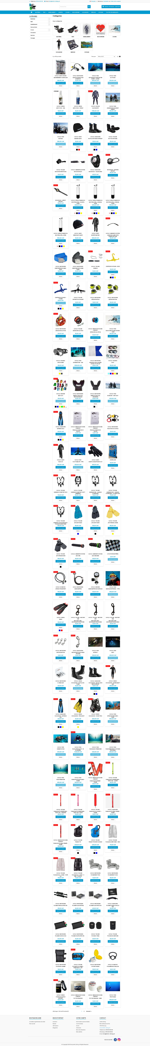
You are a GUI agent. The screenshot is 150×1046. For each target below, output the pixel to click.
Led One (78, 556)
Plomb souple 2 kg (60, 936)
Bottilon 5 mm (112, 138)
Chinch (95, 268)
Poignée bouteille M (113, 966)
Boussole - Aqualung (95, 171)
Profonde (113, 997)
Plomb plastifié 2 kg (95, 905)
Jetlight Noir (95, 523)
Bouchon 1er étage (60, 171)
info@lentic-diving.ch (54, 1)
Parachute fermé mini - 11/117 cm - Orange (61, 812)
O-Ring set (60, 683)
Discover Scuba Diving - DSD (113, 331)
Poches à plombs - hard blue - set (78, 967)
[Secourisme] (100, 29)
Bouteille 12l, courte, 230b (78, 202)
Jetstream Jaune (113, 523)
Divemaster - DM (78, 362)
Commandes (79, 1023)
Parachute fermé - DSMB (95, 781)
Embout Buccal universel (95, 396)
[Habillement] (87, 29)
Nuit (112, 652)
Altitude (112, 77)
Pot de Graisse (78, 998)
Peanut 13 (78, 842)
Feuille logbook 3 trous (78, 430)
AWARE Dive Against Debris (113, 108)
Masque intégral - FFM (113, 589)
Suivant (89, 1011)
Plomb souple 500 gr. (78, 936)
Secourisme (75, 12)
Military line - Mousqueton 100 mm (78, 621)
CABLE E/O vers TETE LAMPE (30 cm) (113, 235)
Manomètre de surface (95, 589)
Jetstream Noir (60, 556)
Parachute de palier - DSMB (78, 780)
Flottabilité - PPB (78, 462)
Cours (67, 12)
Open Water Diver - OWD (112, 716)
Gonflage (113, 460)
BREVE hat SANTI (78, 235)
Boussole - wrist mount (60, 200)
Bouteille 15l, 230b (60, 235)
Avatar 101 (95, 108)
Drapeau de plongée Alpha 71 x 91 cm (95, 363)
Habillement (52, 12)
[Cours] (114, 29)
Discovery (61, 362)
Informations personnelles (83, 1021)
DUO (112, 362)
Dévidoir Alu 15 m (61, 330)
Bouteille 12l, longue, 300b (112, 202)
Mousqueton (61, 652)
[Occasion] (59, 44)
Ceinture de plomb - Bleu (61, 268)
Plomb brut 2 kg (113, 875)
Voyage (100, 12)
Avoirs (77, 1025)
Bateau (61, 138)
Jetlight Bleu (78, 523)
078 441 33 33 (39, 1)
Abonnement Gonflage (61, 77)
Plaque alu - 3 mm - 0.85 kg (61, 875)
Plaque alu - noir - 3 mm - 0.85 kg (78, 875)
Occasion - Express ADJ (61, 716)
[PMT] (73, 29)
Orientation (60, 749)
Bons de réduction (80, 1030)
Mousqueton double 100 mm (78, 653)
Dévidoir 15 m (95, 299)
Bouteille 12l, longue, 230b (95, 202)
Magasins (55, 1028)
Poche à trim (95, 936)
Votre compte (81, 1018)
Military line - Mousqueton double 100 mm (95, 622)
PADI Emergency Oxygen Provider (113, 749)
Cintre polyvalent (78, 299)
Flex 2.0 (60, 462)
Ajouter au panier (61, 83)
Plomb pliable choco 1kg (112, 906)
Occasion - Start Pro (95, 716)
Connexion (105, 1)
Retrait (54, 1023)
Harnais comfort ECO (60, 492)
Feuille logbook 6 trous (95, 430)
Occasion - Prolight (78, 716)
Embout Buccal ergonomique (78, 396)
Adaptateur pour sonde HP (78, 78)
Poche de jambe (60, 966)
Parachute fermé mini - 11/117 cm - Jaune (113, 780)
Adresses (78, 1028)
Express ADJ (60, 428)
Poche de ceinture (112, 936)
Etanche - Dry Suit (112, 395)
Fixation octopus (112, 428)
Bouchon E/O (78, 171)
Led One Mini (95, 556)
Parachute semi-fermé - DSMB (113, 812)
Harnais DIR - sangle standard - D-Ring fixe (113, 492)
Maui (60, 619)
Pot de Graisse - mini (95, 998)
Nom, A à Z (106, 57)
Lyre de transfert (60, 589)
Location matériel (112, 554)
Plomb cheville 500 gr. (61, 905)
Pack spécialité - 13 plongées (78, 749)
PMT (44, 12)
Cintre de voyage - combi (60, 298)
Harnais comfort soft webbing (78, 492)
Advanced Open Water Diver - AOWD (95, 78)
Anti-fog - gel (60, 108)
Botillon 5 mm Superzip (95, 138)
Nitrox (95, 652)
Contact (103, 1018)
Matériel (37, 12)
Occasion (85, 12)
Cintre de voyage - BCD (113, 266)
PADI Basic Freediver (95, 749)
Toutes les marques (112, 12)
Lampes (60, 12)
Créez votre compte (115, 1)
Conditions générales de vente (37, 1021)
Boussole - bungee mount (112, 170)
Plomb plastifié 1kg (78, 905)
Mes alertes (79, 1032)
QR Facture (55, 1025)
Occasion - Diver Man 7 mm (113, 683)
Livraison (55, 1021)
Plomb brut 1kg (95, 875)
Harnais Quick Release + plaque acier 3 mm (61, 523)
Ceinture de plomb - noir (78, 268)
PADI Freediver (60, 779)
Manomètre (78, 589)
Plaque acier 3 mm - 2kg (113, 842)
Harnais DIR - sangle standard (95, 492)
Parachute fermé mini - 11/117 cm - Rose (78, 812)
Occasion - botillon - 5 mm (78, 683)
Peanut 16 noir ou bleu (95, 842)
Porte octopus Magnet (60, 997)
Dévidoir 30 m (113, 299)
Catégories (33, 16)
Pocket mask (95, 966)
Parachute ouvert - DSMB (95, 812)
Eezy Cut (60, 395)
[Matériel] (59, 29)
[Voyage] (87, 44)
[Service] (73, 44)
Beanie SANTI (78, 138)
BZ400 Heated (95, 235)
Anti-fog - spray (78, 108)
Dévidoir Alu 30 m (95, 332)
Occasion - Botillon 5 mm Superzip (95, 683)
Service (93, 12)
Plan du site (32, 1023)
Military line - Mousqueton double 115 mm (112, 622)
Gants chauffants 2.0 (95, 462)
